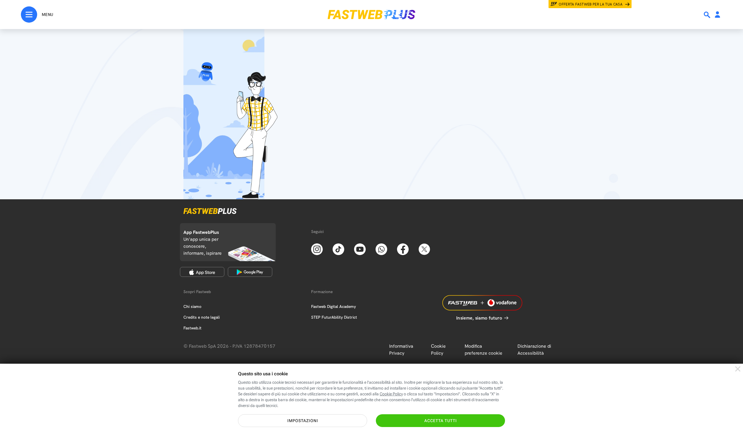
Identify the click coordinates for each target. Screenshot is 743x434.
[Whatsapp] (381, 248)
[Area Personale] (717, 15)
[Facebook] (403, 248)
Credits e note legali (201, 317)
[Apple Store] (202, 272)
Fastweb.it (192, 328)
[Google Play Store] (250, 272)
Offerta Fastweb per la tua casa (591, 4)
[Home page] (371, 14)
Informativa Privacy (401, 349)
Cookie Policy (438, 349)
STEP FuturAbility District (334, 317)
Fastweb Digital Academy (333, 306)
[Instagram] (317, 248)
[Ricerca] (707, 14)
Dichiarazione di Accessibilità (534, 349)
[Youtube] (360, 248)
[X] (424, 248)
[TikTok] (338, 248)
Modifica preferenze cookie (483, 349)
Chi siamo (192, 306)
